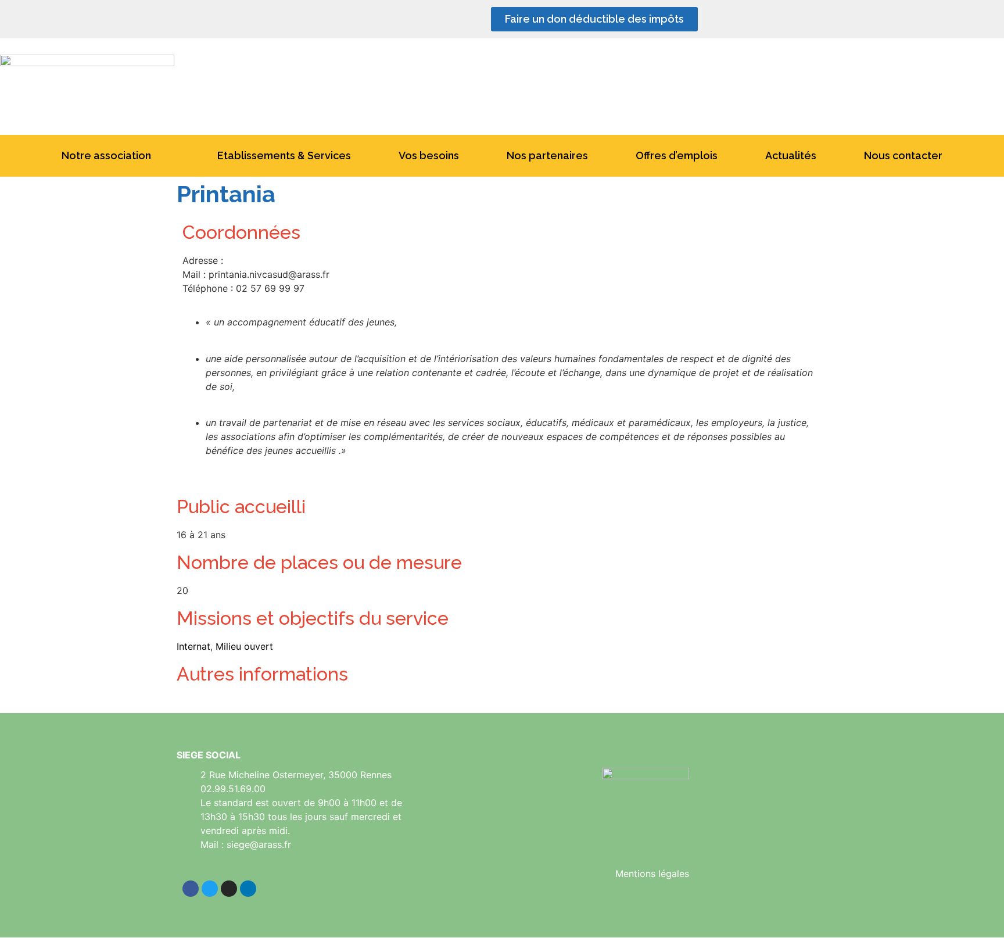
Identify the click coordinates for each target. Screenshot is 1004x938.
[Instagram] (811, 19)
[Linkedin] (782, 19)
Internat (193, 646)
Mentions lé (640, 873)
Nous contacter (903, 155)
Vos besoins (429, 155)
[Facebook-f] (752, 19)
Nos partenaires (547, 155)
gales (677, 873)
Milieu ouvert (244, 646)
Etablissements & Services (284, 155)
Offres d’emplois (677, 155)
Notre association (106, 155)
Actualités (790, 155)
